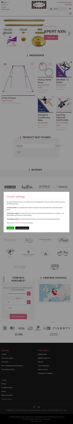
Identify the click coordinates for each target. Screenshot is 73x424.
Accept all (10, 228)
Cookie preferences (22, 228)
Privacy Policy (18, 223)
